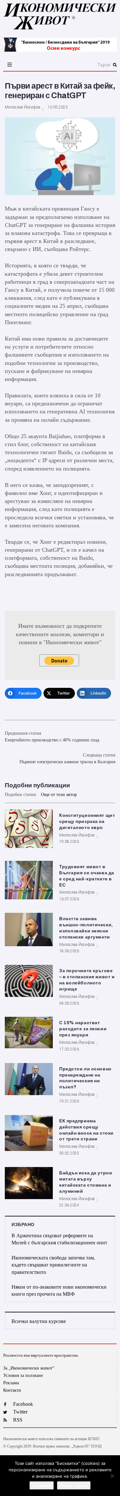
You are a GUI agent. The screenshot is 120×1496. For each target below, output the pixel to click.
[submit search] (115, 65)
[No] (112, 1476)
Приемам (41, 1485)
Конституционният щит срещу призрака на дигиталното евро (87, 821)
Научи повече (74, 1485)
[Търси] (77, 65)
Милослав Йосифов (22, 107)
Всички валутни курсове (39, 1321)
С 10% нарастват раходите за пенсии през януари (83, 1028)
